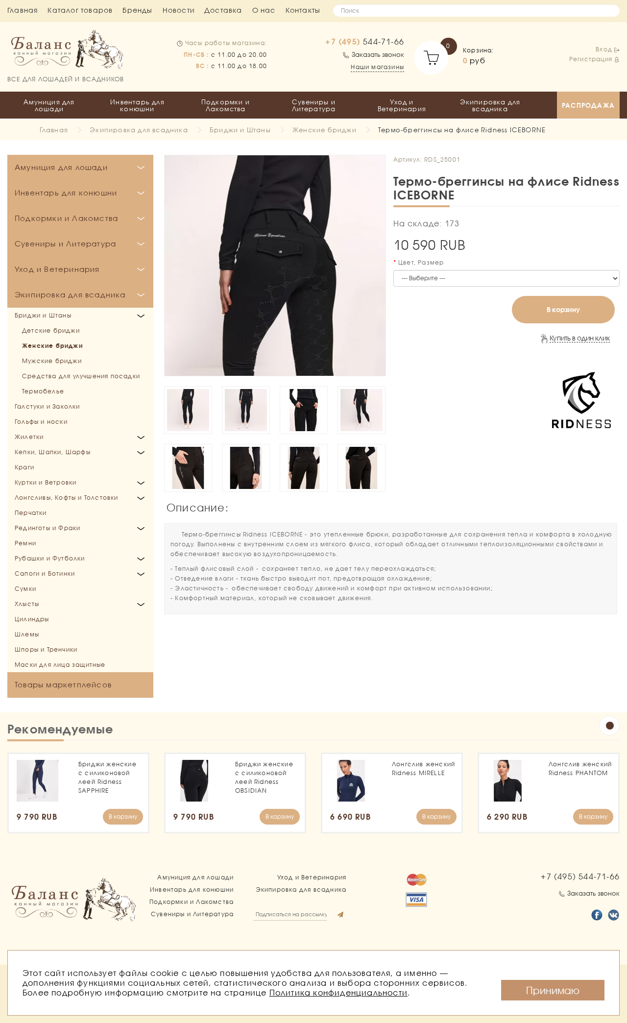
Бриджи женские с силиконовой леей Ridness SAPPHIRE (107, 777)
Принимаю (552, 990)
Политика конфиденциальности (338, 992)
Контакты (303, 10)
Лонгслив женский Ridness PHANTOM (580, 768)
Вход (604, 49)
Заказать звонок (378, 54)
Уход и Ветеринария (402, 105)
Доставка (223, 10)
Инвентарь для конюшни (137, 105)
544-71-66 (364, 41)
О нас (264, 10)
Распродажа (588, 105)
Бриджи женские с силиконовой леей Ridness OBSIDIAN (264, 777)
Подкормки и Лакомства (225, 105)
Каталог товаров (80, 10)
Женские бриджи (324, 130)
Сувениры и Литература (314, 105)
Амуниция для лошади (49, 105)
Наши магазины (377, 67)
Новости (178, 10)
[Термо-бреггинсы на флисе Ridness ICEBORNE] (275, 266)
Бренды (137, 10)
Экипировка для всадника (490, 105)
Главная (22, 10)
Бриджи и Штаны (240, 130)
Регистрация (590, 59)
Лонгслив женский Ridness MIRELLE (423, 768)
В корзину (563, 309)
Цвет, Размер (421, 262)
